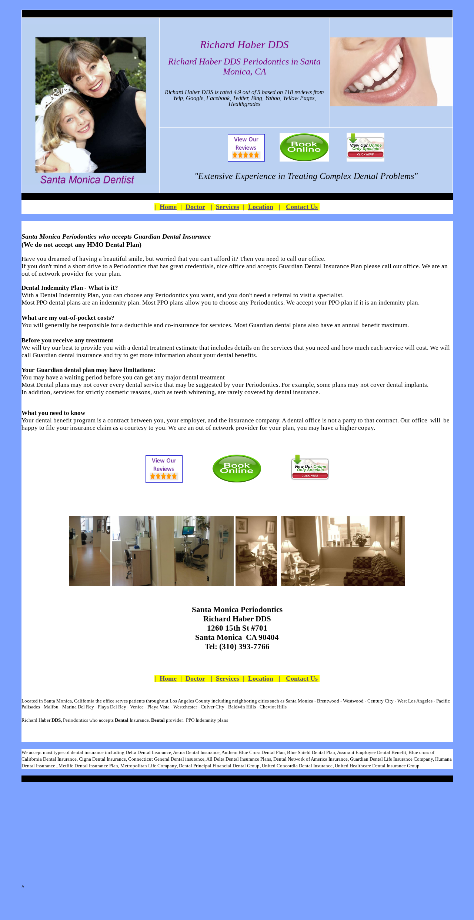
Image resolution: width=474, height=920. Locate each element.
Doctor (195, 206)
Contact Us (302, 206)
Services (227, 206)
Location (260, 206)
